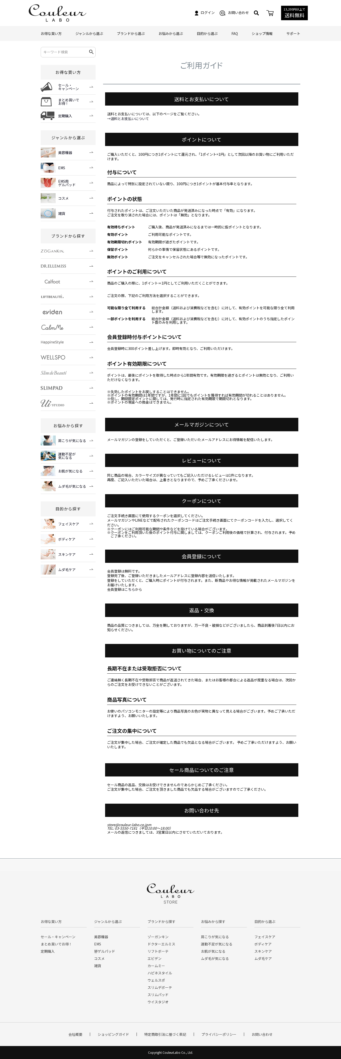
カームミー (156, 965)
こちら (130, 589)
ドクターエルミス (161, 943)
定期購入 (48, 951)
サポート (293, 33)
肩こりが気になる (215, 936)
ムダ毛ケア (263, 958)
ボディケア (263, 943)
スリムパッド (158, 994)
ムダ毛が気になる (215, 958)
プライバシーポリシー (218, 1034)
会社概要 (75, 1034)
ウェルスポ (156, 980)
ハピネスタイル (160, 972)
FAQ (234, 33)
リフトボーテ (158, 951)
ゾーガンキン (158, 936)
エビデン (155, 958)
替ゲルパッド (104, 951)
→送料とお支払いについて (128, 118)
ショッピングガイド (113, 1034)
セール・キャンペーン (58, 936)
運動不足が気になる (216, 943)
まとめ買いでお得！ (56, 943)
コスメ (99, 958)
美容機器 (101, 936)
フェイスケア (264, 936)
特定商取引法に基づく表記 (165, 1034)
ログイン (208, 12)
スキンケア (263, 951)
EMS (97, 943)
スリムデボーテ (160, 987)
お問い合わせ (238, 12)
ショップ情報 (262, 33)
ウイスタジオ (158, 1001)
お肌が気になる (213, 951)
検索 (91, 52)
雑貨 (97, 965)
